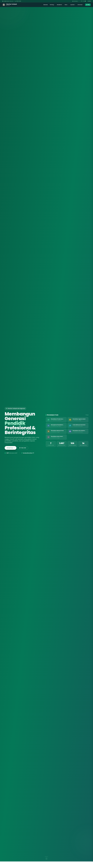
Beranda (46, 4)
